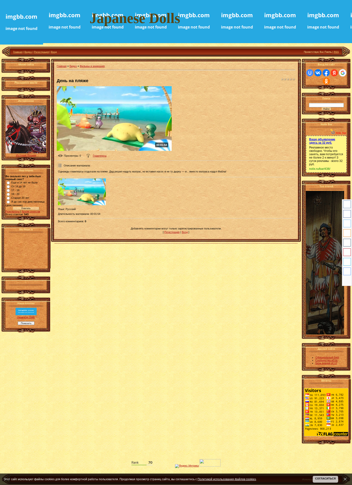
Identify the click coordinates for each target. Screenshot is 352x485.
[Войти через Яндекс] (334, 72)
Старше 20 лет (20, 197)
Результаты (13, 211)
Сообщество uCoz (326, 360)
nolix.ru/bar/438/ (319, 169)
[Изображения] (82, 191)
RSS (336, 52)
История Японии (26, 155)
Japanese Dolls (26, 317)
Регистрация (41, 52)
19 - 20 (15, 194)
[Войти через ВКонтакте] (318, 72)
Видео (28, 52)
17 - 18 (15, 190)
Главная (17, 52)
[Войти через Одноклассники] (326, 81)
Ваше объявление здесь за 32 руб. (322, 141)
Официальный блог (327, 357)
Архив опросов (31, 211)
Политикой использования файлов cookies (227, 479)
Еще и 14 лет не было (24, 182)
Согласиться (325, 478)
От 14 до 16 (18, 186)
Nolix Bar (341, 132)
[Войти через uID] (309, 72)
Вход (54, 52)
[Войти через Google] (342, 73)
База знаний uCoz (326, 363)
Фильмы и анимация (92, 66)
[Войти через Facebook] (326, 72)
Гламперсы (100, 155)
